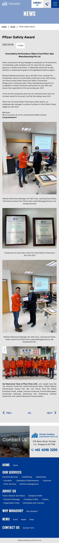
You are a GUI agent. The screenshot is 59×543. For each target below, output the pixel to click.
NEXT (50, 413)
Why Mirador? (32, 511)
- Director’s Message (11, 499)
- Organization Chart (11, 503)
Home (15, 465)
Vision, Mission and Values (13, 496)
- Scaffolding (26, 477)
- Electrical (46, 480)
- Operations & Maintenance (27, 480)
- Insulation (7, 480)
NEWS (12, 27)
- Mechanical (40, 477)
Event (15, 519)
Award (23, 519)
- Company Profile (30, 499)
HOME (4, 27)
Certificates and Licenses (33, 503)
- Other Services (9, 484)
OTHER (20, 46)
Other (31, 519)
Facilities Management (29, 484)
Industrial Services (10, 477)
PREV (9, 413)
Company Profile (35, 496)
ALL (29, 413)
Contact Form (28, 528)
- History (44, 499)
